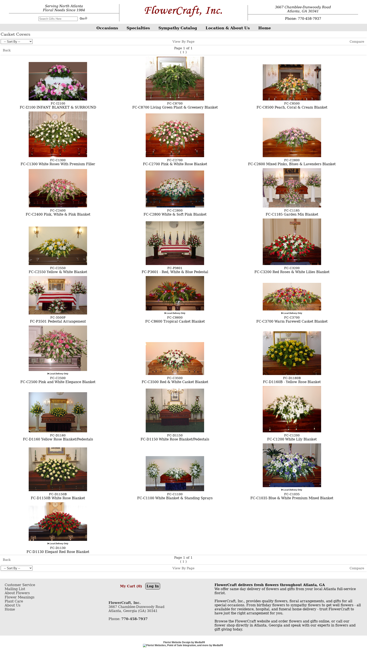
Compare (357, 42)
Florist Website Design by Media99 (184, 642)
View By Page (183, 42)
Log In (153, 586)
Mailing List (15, 589)
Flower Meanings (19, 597)
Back (7, 50)
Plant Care (14, 601)
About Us (12, 605)
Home (10, 609)
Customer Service (20, 585)
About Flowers (17, 593)
